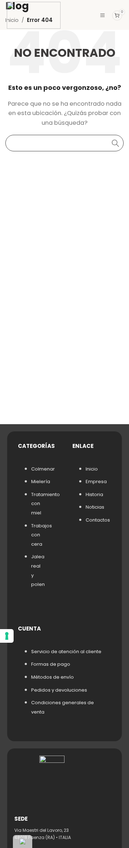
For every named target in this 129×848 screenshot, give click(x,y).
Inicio (92, 469)
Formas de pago (50, 664)
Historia (94, 494)
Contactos (98, 520)
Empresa (96, 481)
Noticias (95, 507)
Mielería (40, 481)
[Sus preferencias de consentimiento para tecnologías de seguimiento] (7, 636)
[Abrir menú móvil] (102, 15)
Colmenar (43, 469)
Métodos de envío (52, 677)
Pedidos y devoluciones (59, 690)
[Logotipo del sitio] (34, 15)
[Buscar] (115, 143)
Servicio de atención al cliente (66, 651)
